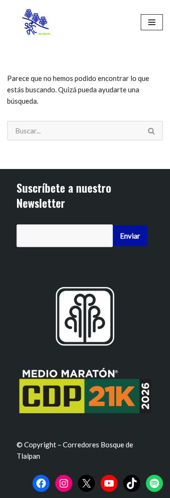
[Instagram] (63, 483)
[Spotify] (154, 483)
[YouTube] (109, 483)
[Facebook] (41, 483)
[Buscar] (152, 131)
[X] (86, 483)
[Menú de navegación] (152, 22)
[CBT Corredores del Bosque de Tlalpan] (37, 22)
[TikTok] (131, 483)
